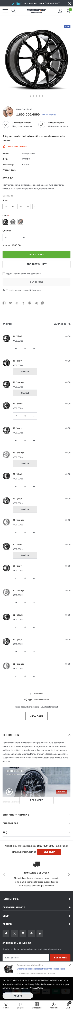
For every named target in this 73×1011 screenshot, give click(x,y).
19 (13, 206)
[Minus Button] (6, 237)
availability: (8, 164)
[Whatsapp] (42, 303)
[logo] (36, 11)
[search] (14, 11)
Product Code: (9, 170)
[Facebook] (4, 303)
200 (8, 290)
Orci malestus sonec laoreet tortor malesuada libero (41, 969)
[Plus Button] (24, 237)
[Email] (36, 303)
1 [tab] (30, 96)
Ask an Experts (49, 114)
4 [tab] (39, 96)
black (5, 222)
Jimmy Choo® (28, 153)
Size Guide (8, 196)
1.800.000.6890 (28, 114)
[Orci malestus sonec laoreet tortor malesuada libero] (8, 969)
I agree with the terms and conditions (23, 274)
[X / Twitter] (10, 303)
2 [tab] (33, 96)
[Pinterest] (17, 303)
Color (6, 215)
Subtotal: (7, 245)
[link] (6, 933)
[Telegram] (29, 303)
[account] (60, 11)
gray (13, 222)
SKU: (5, 159)
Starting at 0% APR (42, 3)
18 (5, 206)
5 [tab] (42, 96)
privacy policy (36, 988)
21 (28, 206)
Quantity (7, 230)
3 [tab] (36, 96)
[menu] (5, 10)
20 (20, 206)
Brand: (6, 153)
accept (18, 996)
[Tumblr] (23, 303)
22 (35, 206)
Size (5, 200)
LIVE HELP (49, 852)
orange (20, 222)
